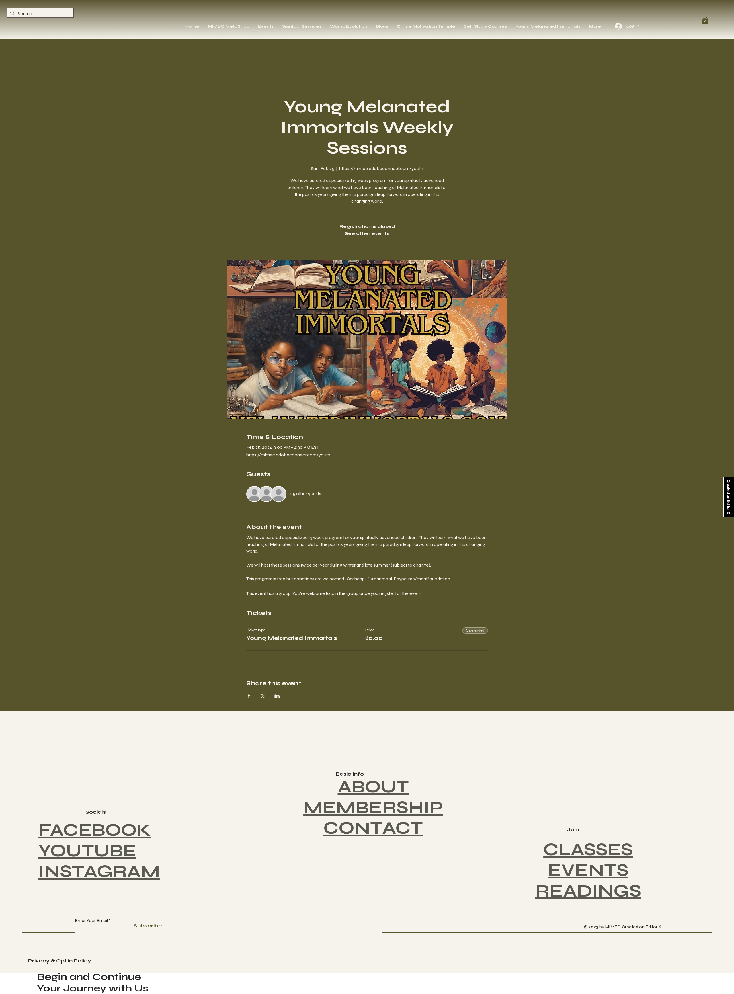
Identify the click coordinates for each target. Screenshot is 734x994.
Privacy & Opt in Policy (59, 961)
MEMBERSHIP (373, 807)
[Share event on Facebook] (249, 696)
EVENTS (588, 870)
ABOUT (373, 786)
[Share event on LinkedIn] (277, 696)
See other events (367, 233)
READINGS (588, 890)
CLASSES (588, 849)
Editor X (653, 926)
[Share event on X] (263, 696)
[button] (705, 20)
